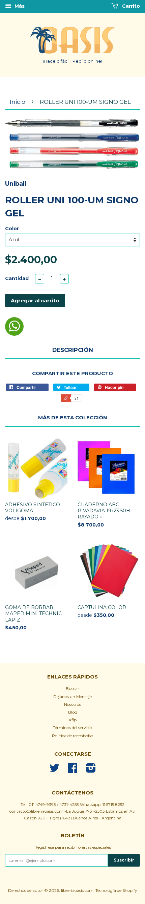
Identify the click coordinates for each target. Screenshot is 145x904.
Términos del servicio (72, 727)
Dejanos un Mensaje (72, 696)
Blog (72, 712)
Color (12, 228)
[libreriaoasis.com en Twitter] (54, 770)
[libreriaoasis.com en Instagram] (91, 770)
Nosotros (72, 704)
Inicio (17, 101)
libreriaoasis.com (77, 890)
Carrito (130, 6)
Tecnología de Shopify (116, 890)
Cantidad (17, 278)
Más (19, 6)
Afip (72, 719)
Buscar (72, 688)
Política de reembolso (72, 735)
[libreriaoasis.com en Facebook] (72, 770)
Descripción (72, 349)
